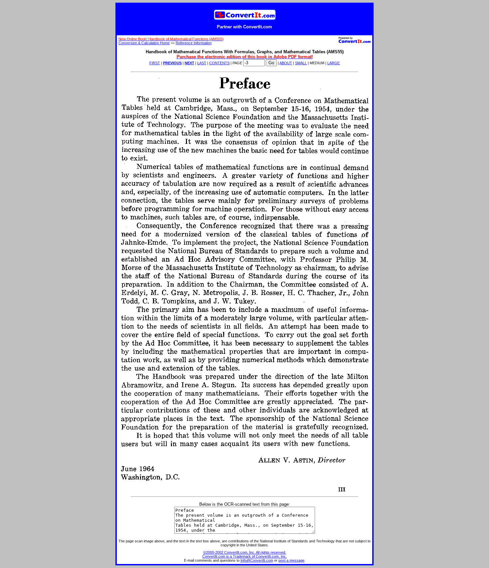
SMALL (301, 63)
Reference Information (194, 43)
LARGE (333, 63)
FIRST (154, 63)
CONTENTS (219, 63)
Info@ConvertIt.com (257, 560)
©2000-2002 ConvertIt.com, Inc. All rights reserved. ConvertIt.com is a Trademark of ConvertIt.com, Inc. (244, 554)
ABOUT (285, 63)
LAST (201, 63)
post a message (291, 560)
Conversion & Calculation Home (144, 43)
